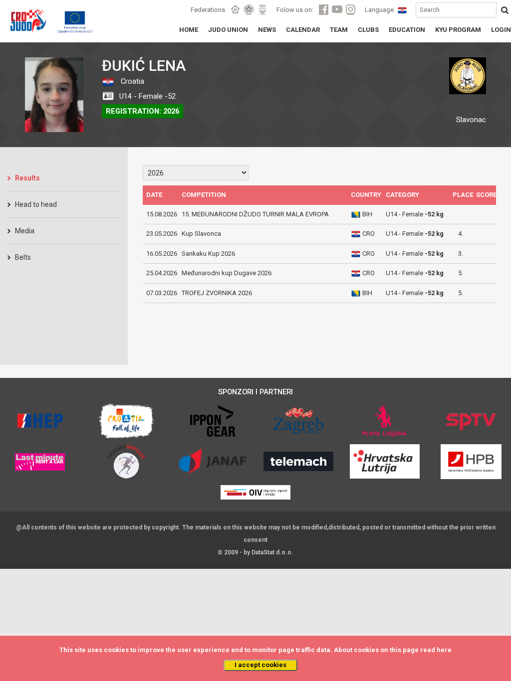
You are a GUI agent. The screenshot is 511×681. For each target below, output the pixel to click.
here (444, 650)
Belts (23, 257)
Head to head (36, 204)
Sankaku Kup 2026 (208, 253)
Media (24, 231)
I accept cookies (260, 665)
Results (27, 178)
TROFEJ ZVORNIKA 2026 (217, 293)
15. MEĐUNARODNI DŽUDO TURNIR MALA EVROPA (255, 214)
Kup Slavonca (201, 233)
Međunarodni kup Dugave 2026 (226, 273)
